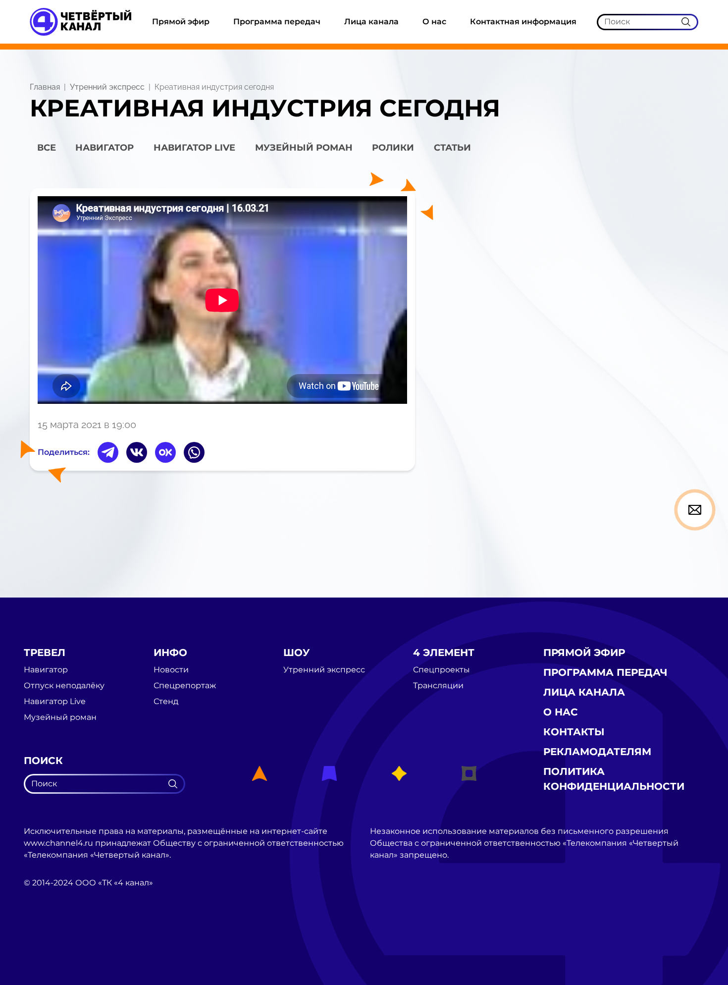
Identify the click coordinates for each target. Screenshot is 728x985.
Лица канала (371, 21)
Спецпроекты (441, 670)
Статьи (452, 147)
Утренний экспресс (107, 87)
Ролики (393, 147)
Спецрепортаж (185, 686)
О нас (434, 21)
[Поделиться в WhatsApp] (194, 452)
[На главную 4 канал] (80, 21)
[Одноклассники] (165, 452)
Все (46, 147)
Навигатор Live (55, 702)
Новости (171, 670)
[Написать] (694, 509)
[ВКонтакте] (136, 452)
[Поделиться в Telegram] (108, 452)
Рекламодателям (597, 752)
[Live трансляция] (45, 938)
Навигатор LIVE (194, 147)
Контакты (574, 732)
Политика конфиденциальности (613, 779)
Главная (45, 87)
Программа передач (276, 21)
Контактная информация (523, 21)
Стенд (166, 702)
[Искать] (686, 22)
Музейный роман (304, 147)
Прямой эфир (180, 21)
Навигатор (104, 147)
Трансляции (438, 686)
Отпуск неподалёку (64, 686)
